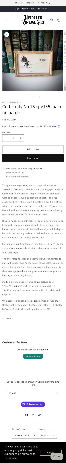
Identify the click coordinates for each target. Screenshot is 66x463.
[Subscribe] (56, 393)
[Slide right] (39, 96)
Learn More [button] (11, 458)
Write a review (33, 356)
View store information (17, 176)
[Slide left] (26, 96)
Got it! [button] (50, 452)
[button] (6, 20)
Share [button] (8, 318)
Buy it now (33, 157)
